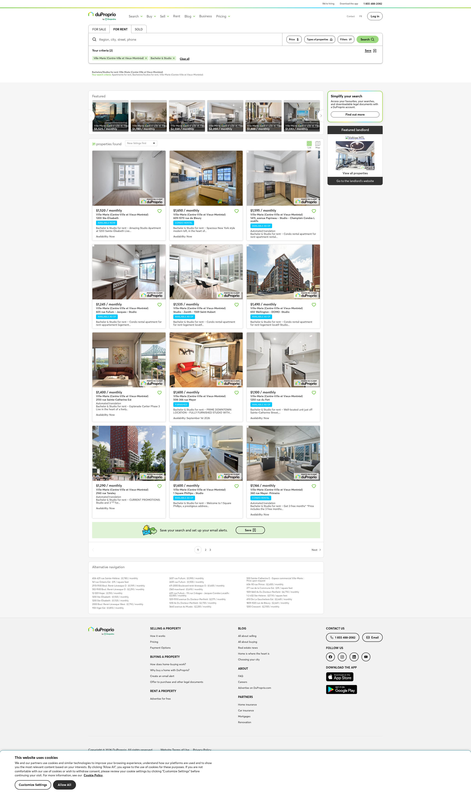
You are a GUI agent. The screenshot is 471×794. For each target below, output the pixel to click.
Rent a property (163, 691)
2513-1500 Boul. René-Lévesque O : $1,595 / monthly (118, 585)
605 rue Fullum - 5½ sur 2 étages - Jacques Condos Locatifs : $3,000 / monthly (199, 594)
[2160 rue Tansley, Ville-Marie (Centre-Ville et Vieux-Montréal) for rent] (129, 453)
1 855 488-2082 (373, 3)
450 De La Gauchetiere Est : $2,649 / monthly (269, 599)
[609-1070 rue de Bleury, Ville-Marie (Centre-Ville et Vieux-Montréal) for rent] (206, 178)
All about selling (247, 636)
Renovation (244, 722)
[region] (235, 772)
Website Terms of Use (174, 750)
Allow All (64, 785)
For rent (120, 29)
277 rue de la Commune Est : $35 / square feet (270, 588)
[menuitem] (192, 639)
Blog (242, 628)
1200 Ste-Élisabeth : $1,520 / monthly (110, 600)
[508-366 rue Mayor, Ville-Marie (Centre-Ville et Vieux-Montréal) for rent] (206, 360)
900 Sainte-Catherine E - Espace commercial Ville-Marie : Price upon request (275, 579)
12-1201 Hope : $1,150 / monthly (107, 593)
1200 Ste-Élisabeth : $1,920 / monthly (110, 596)
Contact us (335, 628)
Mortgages (244, 716)
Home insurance (247, 704)
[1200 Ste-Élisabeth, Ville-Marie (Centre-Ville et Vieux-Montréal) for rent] (129, 178)
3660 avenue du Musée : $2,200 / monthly (190, 606)
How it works (157, 636)
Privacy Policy (202, 750)
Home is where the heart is (253, 653)
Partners (245, 696)
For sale (99, 29)
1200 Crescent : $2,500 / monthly (263, 606)
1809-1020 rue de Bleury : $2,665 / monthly (268, 603)
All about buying (247, 641)
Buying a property (165, 657)
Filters (343, 39)
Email (375, 637)
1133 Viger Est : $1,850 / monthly (108, 607)
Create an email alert (162, 676)
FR (360, 16)
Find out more (355, 114)
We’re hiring (328, 3)
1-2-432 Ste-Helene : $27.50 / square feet (267, 595)
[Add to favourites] (159, 211)
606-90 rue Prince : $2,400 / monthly (265, 584)
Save (248, 530)
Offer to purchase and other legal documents (176, 682)
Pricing (154, 641)
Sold (139, 29)
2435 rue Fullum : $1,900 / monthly (186, 582)
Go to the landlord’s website (355, 181)
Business (205, 16)
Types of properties (317, 39)
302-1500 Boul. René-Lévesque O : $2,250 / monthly (118, 589)
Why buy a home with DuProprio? (169, 670)
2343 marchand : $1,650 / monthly (186, 589)
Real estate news (248, 647)
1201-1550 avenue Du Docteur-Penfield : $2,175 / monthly (197, 599)
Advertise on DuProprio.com (254, 687)
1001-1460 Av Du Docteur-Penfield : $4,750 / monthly (273, 591)
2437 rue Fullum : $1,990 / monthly (186, 578)
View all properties (355, 173)
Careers (242, 682)
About (243, 668)
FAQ (240, 676)
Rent (176, 16)
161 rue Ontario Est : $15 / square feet (110, 582)
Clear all (185, 58)
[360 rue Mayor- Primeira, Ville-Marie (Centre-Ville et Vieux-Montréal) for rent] (283, 453)
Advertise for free (160, 698)
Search (365, 39)
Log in (375, 16)
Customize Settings (33, 785)
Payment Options (160, 647)
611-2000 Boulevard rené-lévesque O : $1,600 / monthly (196, 585)
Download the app (349, 3)
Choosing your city (249, 659)
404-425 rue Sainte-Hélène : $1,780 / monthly (115, 578)
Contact (351, 16)
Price (292, 39)
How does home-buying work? (168, 664)
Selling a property (165, 628)
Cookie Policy (93, 775)
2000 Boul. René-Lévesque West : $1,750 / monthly (117, 604)
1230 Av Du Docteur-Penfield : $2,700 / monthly (192, 603)
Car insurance (246, 710)
